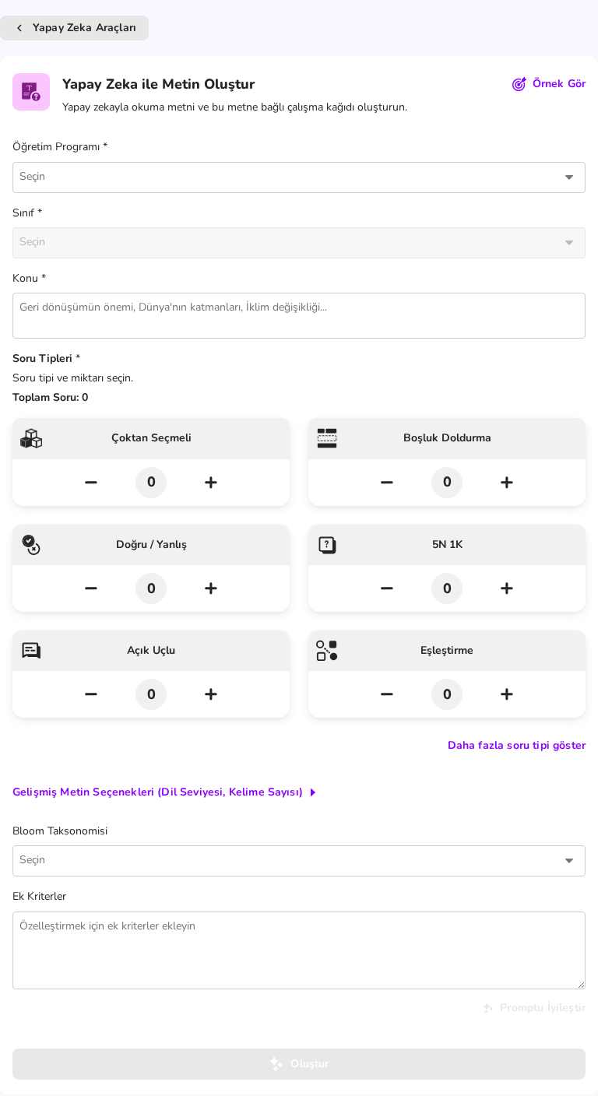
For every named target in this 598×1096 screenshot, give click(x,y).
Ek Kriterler (39, 896)
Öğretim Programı (56, 146)
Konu (25, 278)
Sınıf (23, 213)
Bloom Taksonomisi (59, 831)
